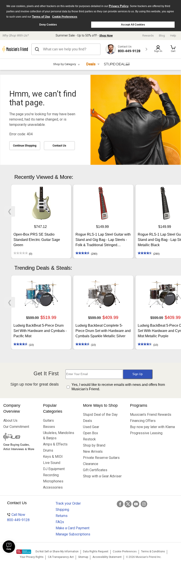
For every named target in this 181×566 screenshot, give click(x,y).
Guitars (48, 420)
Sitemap (83, 557)
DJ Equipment (54, 469)
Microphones (53, 481)
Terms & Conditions (153, 551)
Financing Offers (143, 421)
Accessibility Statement (107, 557)
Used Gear (91, 427)
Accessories (53, 487)
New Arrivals (93, 451)
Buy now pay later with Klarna (152, 427)
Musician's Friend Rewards (150, 414)
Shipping (62, 509)
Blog (162, 35)
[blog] (19, 437)
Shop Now (106, 35)
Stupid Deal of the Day (100, 414)
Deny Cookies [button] (48, 24)
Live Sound (51, 463)
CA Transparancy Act (61, 557)
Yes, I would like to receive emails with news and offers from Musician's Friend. (118, 387)
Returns (62, 516)
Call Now (18, 517)
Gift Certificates (95, 470)
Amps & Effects (55, 444)
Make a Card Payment (72, 528)
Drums (48, 450)
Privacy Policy (118, 6)
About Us (10, 420)
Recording (51, 475)
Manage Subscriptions (73, 534)
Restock (89, 439)
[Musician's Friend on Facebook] (120, 504)
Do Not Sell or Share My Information (57, 551)
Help (173, 35)
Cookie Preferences (64, 16)
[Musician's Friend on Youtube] (136, 504)
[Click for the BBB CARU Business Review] (23, 552)
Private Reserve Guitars (101, 458)
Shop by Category (64, 64)
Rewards (148, 35)
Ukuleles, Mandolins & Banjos (58, 435)
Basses (49, 427)
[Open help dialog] (9, 546)
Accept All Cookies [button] (133, 24)
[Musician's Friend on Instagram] (144, 504)
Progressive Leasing (146, 433)
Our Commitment (16, 427)
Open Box (90, 433)
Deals (91, 64)
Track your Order (68, 503)
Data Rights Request (95, 551)
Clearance (90, 464)
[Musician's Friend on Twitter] (128, 504)
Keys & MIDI (53, 456)
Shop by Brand (94, 445)
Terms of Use (41, 16)
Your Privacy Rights (31, 557)
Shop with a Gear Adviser (102, 476)
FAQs (60, 522)
